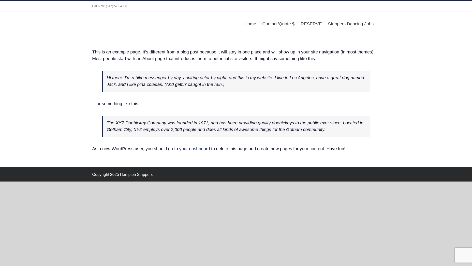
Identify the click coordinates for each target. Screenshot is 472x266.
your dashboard (194, 148)
